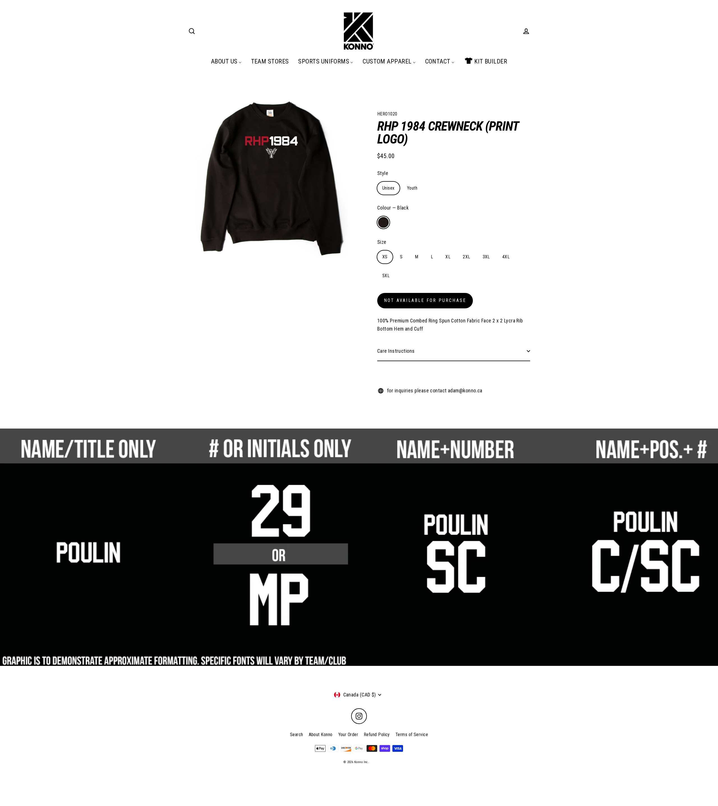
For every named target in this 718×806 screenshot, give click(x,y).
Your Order (348, 734)
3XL (486, 256)
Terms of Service (411, 734)
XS (385, 256)
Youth (412, 188)
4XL (506, 256)
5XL (386, 275)
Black (383, 222)
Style (382, 173)
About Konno (321, 734)
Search (296, 734)
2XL (466, 256)
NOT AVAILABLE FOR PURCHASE (425, 300)
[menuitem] (226, 61)
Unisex (388, 188)
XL (447, 256)
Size (381, 242)
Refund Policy (377, 734)
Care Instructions (396, 351)
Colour (393, 208)
